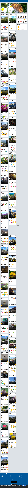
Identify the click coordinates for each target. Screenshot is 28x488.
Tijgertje (3, 221)
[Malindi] (18, 17)
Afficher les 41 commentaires (5, 83)
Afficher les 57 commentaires (4, 332)
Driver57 (3, 186)
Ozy (2, 292)
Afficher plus (25, 14)
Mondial (23, 12)
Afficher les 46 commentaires (4, 243)
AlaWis (3, 363)
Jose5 (3, 327)
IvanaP (3, 25)
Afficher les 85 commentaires (13, 29)
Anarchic (3, 14)
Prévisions (2, 475)
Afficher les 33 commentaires (4, 314)
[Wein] (21, 22)
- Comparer (2, 479)
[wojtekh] (23, 17)
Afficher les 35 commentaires (4, 190)
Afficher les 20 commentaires (13, 447)
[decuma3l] (23, 22)
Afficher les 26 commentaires (13, 267)
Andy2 (3, 149)
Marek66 (12, 77)
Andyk (11, 130)
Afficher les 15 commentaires (5, 471)
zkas (2, 131)
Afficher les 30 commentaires (13, 411)
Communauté (11, 479)
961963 (3, 29)
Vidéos (10, 476)
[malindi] (21, 17)
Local (25, 12)
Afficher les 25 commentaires (4, 296)
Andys (3, 469)
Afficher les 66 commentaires (4, 118)
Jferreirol (3, 380)
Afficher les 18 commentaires (5, 350)
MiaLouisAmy (4, 44)
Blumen (11, 315)
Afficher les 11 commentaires (5, 384)
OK (23, 485)
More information (23, 486)
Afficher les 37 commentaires (13, 206)
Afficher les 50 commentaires (13, 336)
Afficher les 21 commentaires (13, 353)
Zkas (11, 371)
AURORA (3, 309)
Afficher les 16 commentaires (13, 81)
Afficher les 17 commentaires (5, 453)
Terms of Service (13, 486)
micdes (11, 351)
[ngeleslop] (26, 22)
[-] (26, 17)
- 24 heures (2, 476)
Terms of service (20, 475)
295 (2, 133)
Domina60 (3, 99)
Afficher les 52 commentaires (13, 224)
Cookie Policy (8, 486)
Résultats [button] (18, 24)
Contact (19, 476)
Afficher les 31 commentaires (5, 101)
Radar (10, 475)
